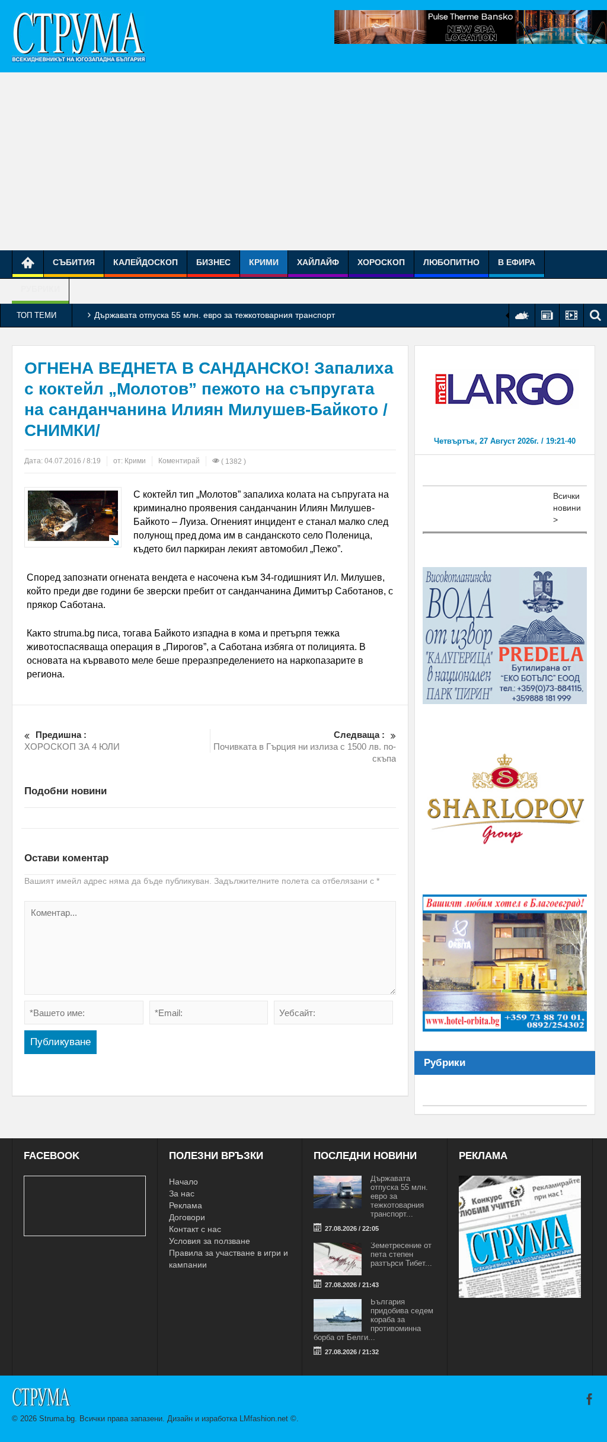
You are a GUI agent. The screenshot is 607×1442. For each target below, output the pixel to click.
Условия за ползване (209, 1241)
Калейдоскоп (145, 262)
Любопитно (451, 262)
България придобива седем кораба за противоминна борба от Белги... (373, 1319)
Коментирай (179, 461)
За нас (181, 1193)
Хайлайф (318, 262)
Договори (187, 1217)
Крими (264, 262)
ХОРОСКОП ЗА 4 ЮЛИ (72, 741)
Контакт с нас (195, 1229)
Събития (74, 262)
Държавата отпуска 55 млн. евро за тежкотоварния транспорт (214, 315)
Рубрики (40, 289)
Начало (183, 1181)
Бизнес (213, 262)
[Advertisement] (303, 161)
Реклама (185, 1205)
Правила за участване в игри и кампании (228, 1258)
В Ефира (516, 262)
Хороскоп (381, 262)
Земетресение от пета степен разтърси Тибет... (401, 1254)
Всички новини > (567, 507)
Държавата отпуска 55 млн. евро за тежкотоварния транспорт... (399, 1196)
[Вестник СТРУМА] (79, 36)
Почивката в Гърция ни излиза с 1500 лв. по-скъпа (304, 746)
